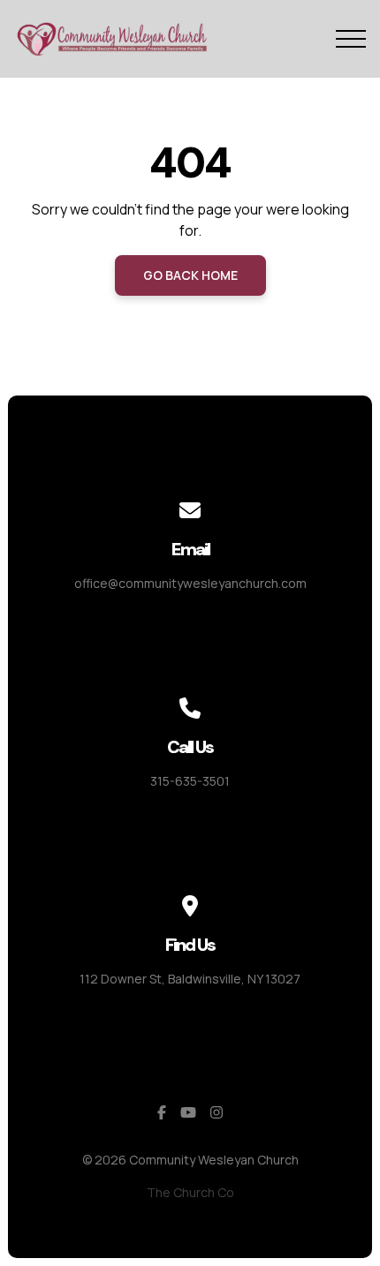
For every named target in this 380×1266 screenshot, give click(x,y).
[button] (351, 39)
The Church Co (190, 1192)
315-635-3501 (190, 780)
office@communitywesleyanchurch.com (190, 583)
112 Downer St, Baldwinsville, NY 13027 (190, 978)
